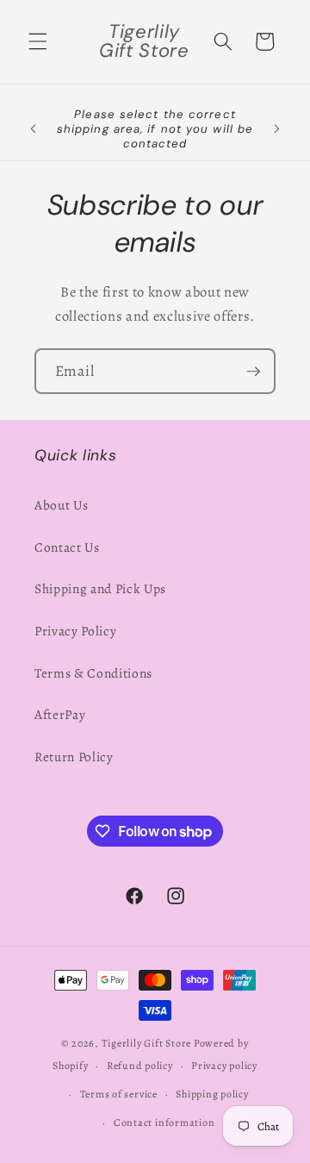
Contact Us (67, 547)
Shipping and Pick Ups (100, 588)
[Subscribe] (253, 371)
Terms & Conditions (93, 673)
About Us (61, 505)
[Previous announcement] (34, 128)
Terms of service (119, 1094)
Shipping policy (212, 1094)
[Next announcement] (277, 128)
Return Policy (74, 756)
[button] (38, 41)
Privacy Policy (75, 631)
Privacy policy (224, 1065)
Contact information (164, 1122)
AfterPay (59, 714)
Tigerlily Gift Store (146, 1043)
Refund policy (140, 1065)
